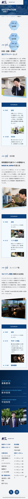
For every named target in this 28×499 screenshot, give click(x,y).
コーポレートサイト (19, 476)
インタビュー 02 (18, 461)
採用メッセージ (6, 447)
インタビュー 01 (18, 458)
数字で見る (5, 483)
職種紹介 (4, 469)
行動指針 (16, 447)
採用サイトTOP (5, 16)
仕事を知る (12, 16)
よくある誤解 (5, 472)
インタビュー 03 (18, 464)
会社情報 (16, 444)
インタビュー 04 (18, 467)
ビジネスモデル (6, 463)
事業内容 (4, 466)
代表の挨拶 (17, 450)
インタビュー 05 (18, 470)
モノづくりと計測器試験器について (6, 458)
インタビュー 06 (18, 472)
